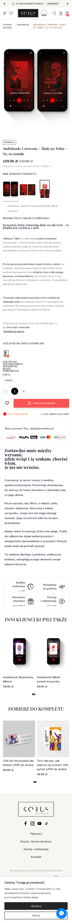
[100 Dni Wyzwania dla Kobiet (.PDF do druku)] (19, 739)
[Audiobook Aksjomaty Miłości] (19, 652)
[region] (36, 900)
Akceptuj (36, 906)
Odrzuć (36, 915)
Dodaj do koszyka (44, 403)
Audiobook (23, 24)
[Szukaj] (54, 13)
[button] (7, 403)
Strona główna (7, 26)
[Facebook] (25, 823)
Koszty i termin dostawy (36, 841)
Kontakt (36, 857)
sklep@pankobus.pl (42, 428)
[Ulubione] (11, 13)
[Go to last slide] (4, 3)
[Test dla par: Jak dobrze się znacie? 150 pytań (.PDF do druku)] (53, 739)
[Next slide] (67, 3)
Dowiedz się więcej (14, 331)
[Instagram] (32, 823)
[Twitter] (39, 823)
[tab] (33, 694)
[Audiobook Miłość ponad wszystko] (53, 652)
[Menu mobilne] (5, 13)
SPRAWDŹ (52, 3)
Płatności (36, 833)
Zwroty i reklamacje (36, 849)
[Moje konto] (61, 13)
